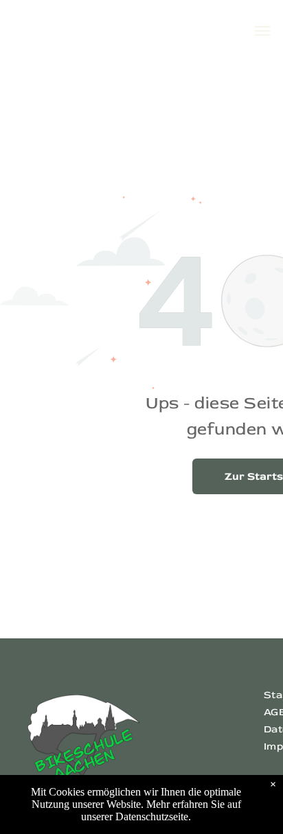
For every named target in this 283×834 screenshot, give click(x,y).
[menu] (262, 31)
